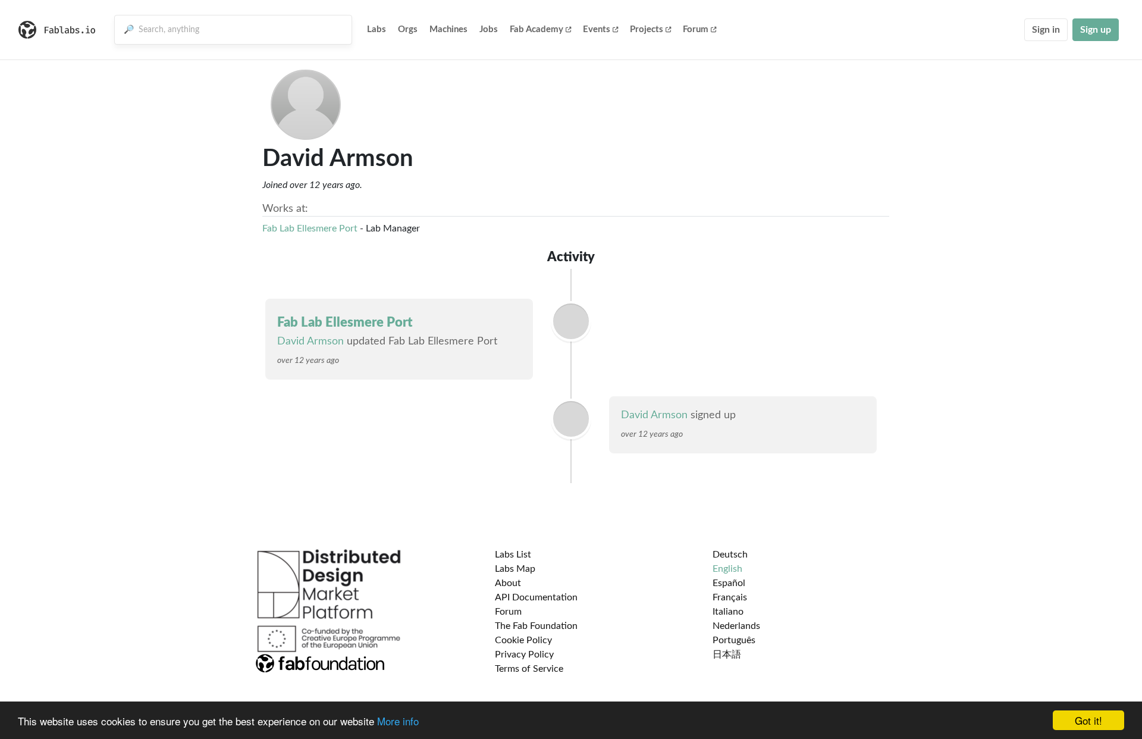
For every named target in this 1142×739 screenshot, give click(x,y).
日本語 (727, 654)
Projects (646, 29)
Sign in (1046, 30)
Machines (448, 29)
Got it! (1088, 720)
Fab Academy (536, 29)
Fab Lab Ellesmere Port (309, 228)
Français (730, 597)
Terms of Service (529, 669)
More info (398, 720)
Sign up (1095, 30)
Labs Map (515, 569)
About (508, 583)
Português (734, 640)
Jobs (488, 29)
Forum (695, 29)
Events (596, 29)
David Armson (310, 341)
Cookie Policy (523, 640)
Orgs (408, 29)
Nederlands (736, 626)
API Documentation (536, 597)
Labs (376, 29)
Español (729, 583)
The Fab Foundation (536, 626)
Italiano (728, 611)
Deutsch (730, 554)
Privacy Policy (524, 654)
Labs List (513, 554)
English (727, 569)
